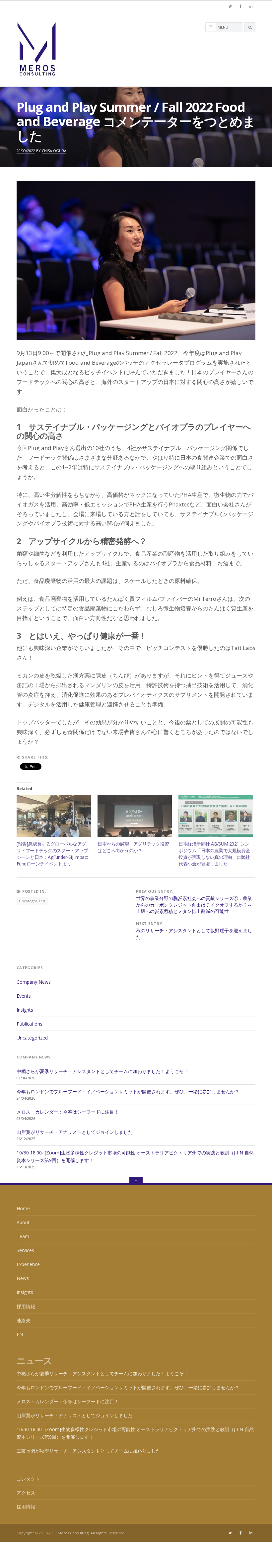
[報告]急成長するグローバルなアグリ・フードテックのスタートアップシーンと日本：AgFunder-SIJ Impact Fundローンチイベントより (52, 854)
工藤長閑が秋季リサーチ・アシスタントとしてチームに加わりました (89, 1451)
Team (23, 1236)
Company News (34, 982)
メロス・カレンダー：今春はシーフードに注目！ (68, 1112)
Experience (28, 1264)
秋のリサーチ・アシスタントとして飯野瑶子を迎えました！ (194, 933)
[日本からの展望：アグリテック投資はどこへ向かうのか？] (135, 816)
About (23, 1222)
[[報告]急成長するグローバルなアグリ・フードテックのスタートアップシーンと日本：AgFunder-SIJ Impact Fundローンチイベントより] (54, 816)
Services (25, 1250)
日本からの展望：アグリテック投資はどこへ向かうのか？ (133, 847)
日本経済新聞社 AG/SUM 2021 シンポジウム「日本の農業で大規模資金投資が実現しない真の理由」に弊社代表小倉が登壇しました (214, 854)
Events (24, 996)
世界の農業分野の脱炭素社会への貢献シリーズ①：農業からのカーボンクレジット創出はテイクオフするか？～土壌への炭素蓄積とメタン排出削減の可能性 (194, 904)
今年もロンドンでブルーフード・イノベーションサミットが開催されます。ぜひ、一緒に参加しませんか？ (128, 1091)
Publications (29, 1024)
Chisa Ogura (54, 150)
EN (20, 1334)
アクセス (26, 1493)
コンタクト (28, 1479)
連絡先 (24, 1320)
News (23, 1278)
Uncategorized (32, 900)
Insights (25, 1010)
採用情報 (26, 1306)
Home (23, 1208)
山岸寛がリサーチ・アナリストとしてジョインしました (75, 1132)
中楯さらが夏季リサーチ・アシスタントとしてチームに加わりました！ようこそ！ (102, 1071)
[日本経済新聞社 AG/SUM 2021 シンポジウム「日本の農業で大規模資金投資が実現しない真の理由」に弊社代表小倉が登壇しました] (215, 816)
